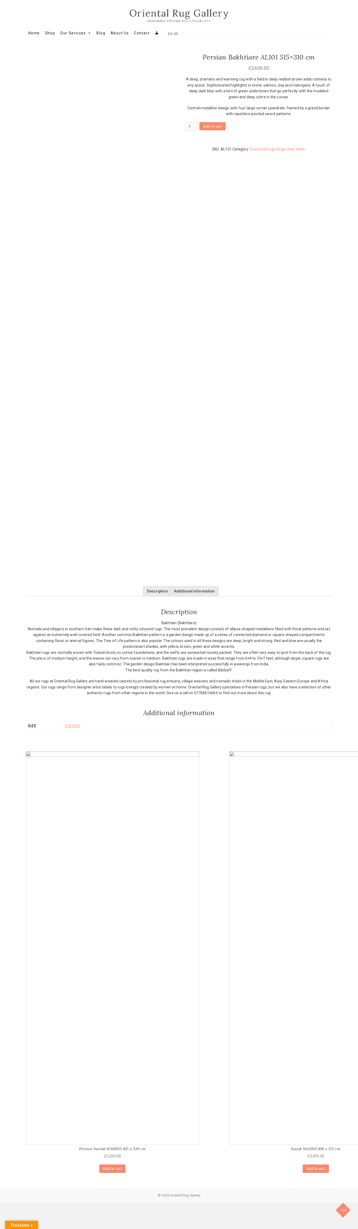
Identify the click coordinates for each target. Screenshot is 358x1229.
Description (157, 591)
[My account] (156, 33)
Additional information (194, 591)
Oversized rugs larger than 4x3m (277, 149)
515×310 (72, 726)
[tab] (157, 591)
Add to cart (212, 126)
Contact (142, 33)
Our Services (73, 33)
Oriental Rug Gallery (179, 13)
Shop (50, 33)
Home (34, 33)
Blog (100, 33)
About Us (120, 33)
